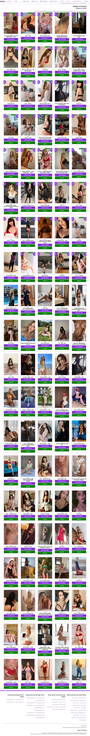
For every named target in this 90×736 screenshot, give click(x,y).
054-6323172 (11, 649)
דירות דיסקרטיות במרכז (54, 1)
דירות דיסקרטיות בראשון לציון (39, 710)
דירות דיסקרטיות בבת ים (40, 698)
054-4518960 (79, 278)
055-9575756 (45, 310)
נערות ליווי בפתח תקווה (82, 710)
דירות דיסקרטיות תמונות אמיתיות (76, 1)
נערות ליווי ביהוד (83, 705)
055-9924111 (45, 38)
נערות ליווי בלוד (83, 707)
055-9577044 (62, 39)
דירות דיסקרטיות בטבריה (11, 699)
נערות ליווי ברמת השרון (82, 717)
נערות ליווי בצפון (27, 1)
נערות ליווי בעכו (56, 707)
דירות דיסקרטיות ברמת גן (31, 712)
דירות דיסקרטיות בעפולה (20, 702)
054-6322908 (28, 140)
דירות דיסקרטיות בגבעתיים (31, 698)
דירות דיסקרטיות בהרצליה (40, 702)
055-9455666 (79, 39)
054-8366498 (79, 174)
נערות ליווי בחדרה (54, 699)
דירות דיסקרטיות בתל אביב (40, 717)
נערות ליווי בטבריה (55, 702)
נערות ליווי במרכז (35, 1)
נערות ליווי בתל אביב (82, 720)
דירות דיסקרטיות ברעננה (30, 715)
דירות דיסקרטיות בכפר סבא (39, 705)
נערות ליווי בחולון (75, 702)
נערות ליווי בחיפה (62, 702)
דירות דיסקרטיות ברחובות (40, 712)
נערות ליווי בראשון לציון (82, 712)
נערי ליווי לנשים (9, 1)
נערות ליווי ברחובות (74, 712)
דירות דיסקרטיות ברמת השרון (39, 715)
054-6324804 (45, 278)
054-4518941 (62, 278)
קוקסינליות (15, 1)
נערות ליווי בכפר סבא (76, 705)
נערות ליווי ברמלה (83, 715)
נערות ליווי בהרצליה (82, 702)
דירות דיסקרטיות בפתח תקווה (39, 707)
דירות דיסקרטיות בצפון (44, 1)
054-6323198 (11, 278)
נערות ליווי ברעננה (74, 717)
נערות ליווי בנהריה (62, 704)
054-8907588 (45, 72)
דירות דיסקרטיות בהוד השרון (39, 700)
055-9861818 (62, 140)
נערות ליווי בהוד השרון (74, 700)
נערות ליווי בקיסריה (62, 709)
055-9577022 (28, 38)
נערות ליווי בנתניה (77, 707)
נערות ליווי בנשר (62, 707)
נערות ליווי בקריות (55, 709)
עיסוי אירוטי (62, 1)
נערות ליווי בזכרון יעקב (61, 699)
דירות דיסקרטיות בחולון (31, 702)
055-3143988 (79, 73)
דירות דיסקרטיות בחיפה (20, 699)
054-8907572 (62, 72)
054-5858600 (62, 311)
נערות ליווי (67, 1)
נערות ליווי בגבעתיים (82, 700)
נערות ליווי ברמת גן (76, 715)
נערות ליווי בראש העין (73, 710)
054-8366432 (11, 39)
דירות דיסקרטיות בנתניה (30, 705)
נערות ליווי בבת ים (75, 698)
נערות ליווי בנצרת (55, 704)
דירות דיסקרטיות (86, 1)
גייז (20, 1)
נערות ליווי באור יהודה (82, 698)
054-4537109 (11, 140)
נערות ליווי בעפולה (50, 707)
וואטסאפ (79, 42)
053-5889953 (11, 210)
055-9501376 (79, 106)
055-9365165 (28, 73)
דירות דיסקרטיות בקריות (11, 702)
